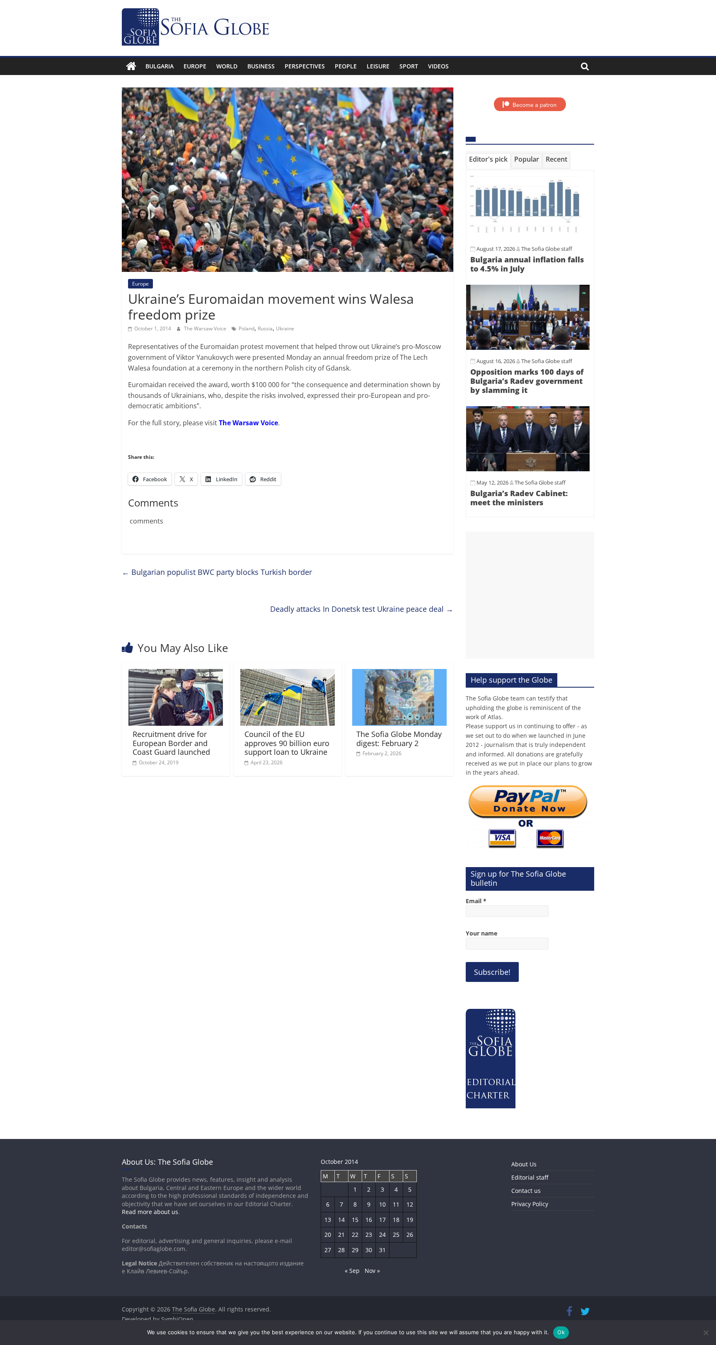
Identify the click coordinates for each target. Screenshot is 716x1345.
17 (382, 1220)
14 (341, 1220)
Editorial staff (529, 1177)
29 (355, 1250)
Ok (561, 1332)
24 (382, 1234)
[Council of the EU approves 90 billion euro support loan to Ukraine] (287, 674)
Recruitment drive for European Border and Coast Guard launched (171, 743)
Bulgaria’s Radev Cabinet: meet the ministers (519, 497)
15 (355, 1220)
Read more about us (150, 1212)
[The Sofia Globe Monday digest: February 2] (399, 674)
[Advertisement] (530, 595)
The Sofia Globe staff (546, 248)
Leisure (378, 66)
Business (261, 66)
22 (355, 1234)
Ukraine (285, 328)
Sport (408, 66)
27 (327, 1250)
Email (476, 901)
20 (327, 1234)
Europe (195, 66)
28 (341, 1250)
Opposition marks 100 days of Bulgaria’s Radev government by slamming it (526, 381)
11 (396, 1204)
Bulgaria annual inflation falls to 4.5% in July (527, 264)
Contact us (526, 1191)
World (226, 66)
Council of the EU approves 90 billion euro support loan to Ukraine (286, 743)
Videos (438, 66)
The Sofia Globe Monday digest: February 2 (399, 738)
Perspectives (305, 66)
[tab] (488, 161)
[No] (705, 1332)
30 (368, 1250)
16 (368, 1220)
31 (382, 1250)
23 (368, 1234)
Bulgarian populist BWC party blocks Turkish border (217, 572)
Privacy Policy (529, 1204)
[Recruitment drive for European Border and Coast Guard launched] (175, 674)
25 (396, 1234)
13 (327, 1220)
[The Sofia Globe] (131, 66)
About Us (524, 1164)
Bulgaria (159, 66)
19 (409, 1220)
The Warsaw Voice (205, 328)
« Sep (352, 1271)
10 (382, 1204)
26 (409, 1234)
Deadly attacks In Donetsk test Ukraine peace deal (361, 609)
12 (409, 1204)
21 (341, 1234)
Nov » (372, 1271)
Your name (481, 933)
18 (396, 1220)
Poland (246, 328)
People (346, 66)
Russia (265, 328)
